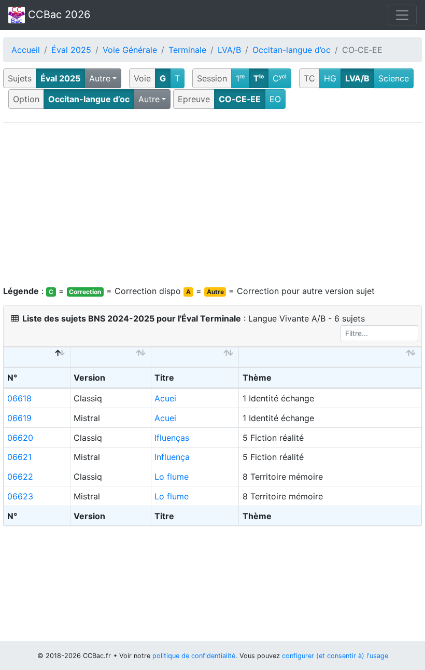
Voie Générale (130, 50)
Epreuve (194, 99)
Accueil (25, 50)
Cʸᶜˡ (280, 78)
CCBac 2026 (57, 14)
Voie (142, 78)
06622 (20, 476)
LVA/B (229, 50)
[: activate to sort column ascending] (110, 357)
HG (330, 78)
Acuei (165, 398)
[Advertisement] (212, 203)
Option (26, 99)
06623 (20, 496)
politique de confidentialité (193, 656)
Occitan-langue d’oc (291, 50)
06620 (20, 437)
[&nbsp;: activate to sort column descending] (37, 357)
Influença (172, 457)
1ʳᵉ (240, 78)
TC (309, 78)
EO (275, 99)
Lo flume (171, 476)
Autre (99, 78)
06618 (19, 398)
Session (212, 78)
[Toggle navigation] (402, 15)
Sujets (20, 78)
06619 (19, 418)
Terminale (187, 50)
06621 (19, 457)
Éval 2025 (71, 50)
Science (393, 78)
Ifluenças (171, 437)
